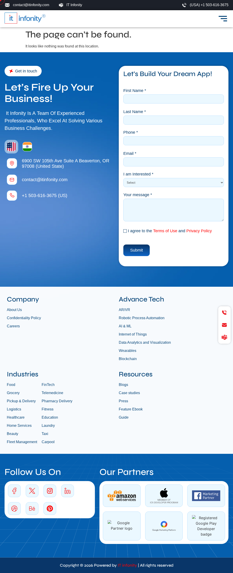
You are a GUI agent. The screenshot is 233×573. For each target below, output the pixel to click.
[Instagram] (49, 490)
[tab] (11, 146)
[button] (23, 71)
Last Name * (134, 112)
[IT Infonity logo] (25, 18)
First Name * (134, 91)
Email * (129, 153)
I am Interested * (138, 174)
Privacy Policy (199, 231)
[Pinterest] (49, 508)
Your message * (137, 195)
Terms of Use (165, 231)
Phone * (130, 132)
